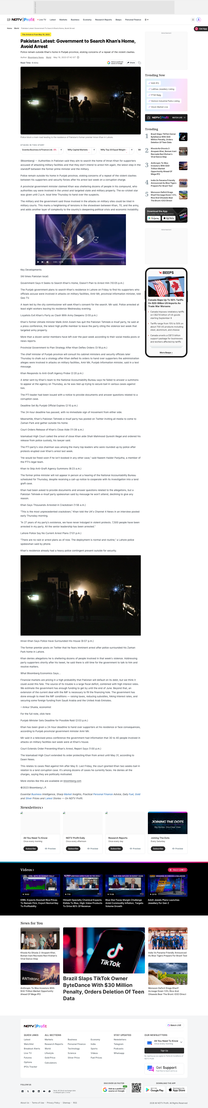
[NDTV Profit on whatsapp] (49, 1091)
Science (72, 1053)
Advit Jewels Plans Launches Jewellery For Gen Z (163, 901)
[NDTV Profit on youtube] (44, 1091)
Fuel (131, 794)
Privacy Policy (53, 1102)
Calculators (51, 1062)
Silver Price (74, 1057)
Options (28, 1062)
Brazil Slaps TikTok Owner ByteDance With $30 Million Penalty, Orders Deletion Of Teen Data (103, 988)
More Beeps (166, 352)
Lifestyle (49, 1053)
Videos (94, 1053)
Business (75, 19)
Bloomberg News (36, 57)
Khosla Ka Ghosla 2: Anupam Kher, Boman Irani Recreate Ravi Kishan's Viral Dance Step (39, 955)
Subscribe (31, 848)
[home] (23, 18)
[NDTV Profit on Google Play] (154, 1089)
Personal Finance (133, 19)
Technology (74, 1048)
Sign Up (164, 1050)
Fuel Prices (96, 1057)
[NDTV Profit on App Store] (177, 1089)
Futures (28, 1057)
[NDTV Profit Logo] (35, 1025)
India (93, 1044)
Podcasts (118, 1048)
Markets (63, 19)
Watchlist (29, 1044)
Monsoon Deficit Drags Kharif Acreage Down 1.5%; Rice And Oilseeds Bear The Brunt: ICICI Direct (167, 991)
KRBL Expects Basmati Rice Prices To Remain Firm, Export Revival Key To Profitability (39, 903)
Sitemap (66, 1102)
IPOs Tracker (30, 1066)
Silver (29, 798)
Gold (137, 794)
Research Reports (103, 19)
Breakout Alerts (32, 1048)
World (48, 57)
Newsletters (120, 1039)
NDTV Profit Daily (75, 837)
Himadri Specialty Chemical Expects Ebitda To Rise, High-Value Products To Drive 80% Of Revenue (82, 903)
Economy (87, 19)
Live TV (42, 19)
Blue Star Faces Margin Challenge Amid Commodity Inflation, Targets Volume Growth (124, 903)
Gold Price (50, 1057)
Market (68, 794)
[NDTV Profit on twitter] (28, 1091)
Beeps (119, 19)
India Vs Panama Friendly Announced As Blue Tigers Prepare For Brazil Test (167, 954)
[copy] (139, 62)
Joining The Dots (160, 837)
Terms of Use (38, 1102)
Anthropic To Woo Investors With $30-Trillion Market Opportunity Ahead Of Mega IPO (37, 991)
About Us (25, 1102)
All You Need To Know (35, 837)
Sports (94, 1048)
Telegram (118, 1044)
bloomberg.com (72, 781)
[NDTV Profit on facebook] (23, 1091)
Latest (53, 19)
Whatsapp (119, 1053)
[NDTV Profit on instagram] (33, 1091)
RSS (75, 1102)
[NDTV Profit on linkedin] (39, 1091)
